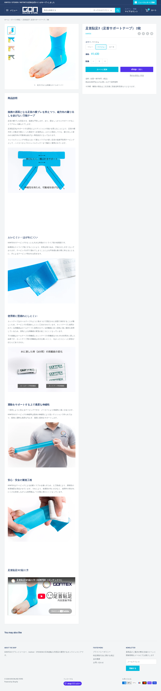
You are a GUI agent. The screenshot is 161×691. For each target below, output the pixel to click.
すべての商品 (15, 20)
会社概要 (96, 659)
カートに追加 (102, 69)
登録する (132, 668)
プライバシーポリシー (102, 652)
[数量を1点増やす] (105, 61)
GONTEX (88, 34)
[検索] (117, 10)
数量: (88, 61)
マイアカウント (131, 11)
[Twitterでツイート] (147, 33)
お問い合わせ (98, 662)
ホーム (6, 20)
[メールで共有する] (151, 33)
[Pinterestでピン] (143, 33)
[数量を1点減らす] (93, 61)
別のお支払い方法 (137, 75)
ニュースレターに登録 (146, 2)
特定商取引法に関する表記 (103, 655)
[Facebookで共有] (139, 33)
